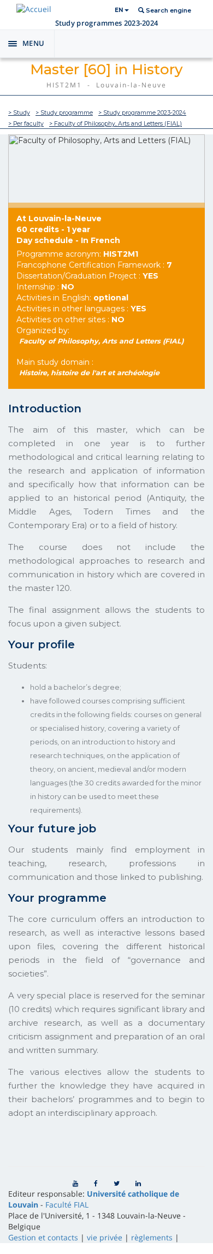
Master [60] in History (106, 69)
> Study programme (64, 112)
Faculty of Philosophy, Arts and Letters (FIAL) (101, 341)
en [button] (120, 10)
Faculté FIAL (66, 1204)
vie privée (104, 1237)
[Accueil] (33, 9)
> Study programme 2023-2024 (142, 112)
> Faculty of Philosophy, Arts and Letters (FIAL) (115, 123)
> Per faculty (26, 123)
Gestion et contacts (43, 1237)
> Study (19, 112)
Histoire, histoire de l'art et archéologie (89, 373)
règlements (152, 1237)
